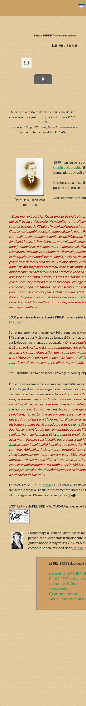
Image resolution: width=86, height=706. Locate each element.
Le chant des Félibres (63, 583)
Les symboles (58, 588)
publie (47, 485)
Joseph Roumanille (67, 594)
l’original (78, 548)
